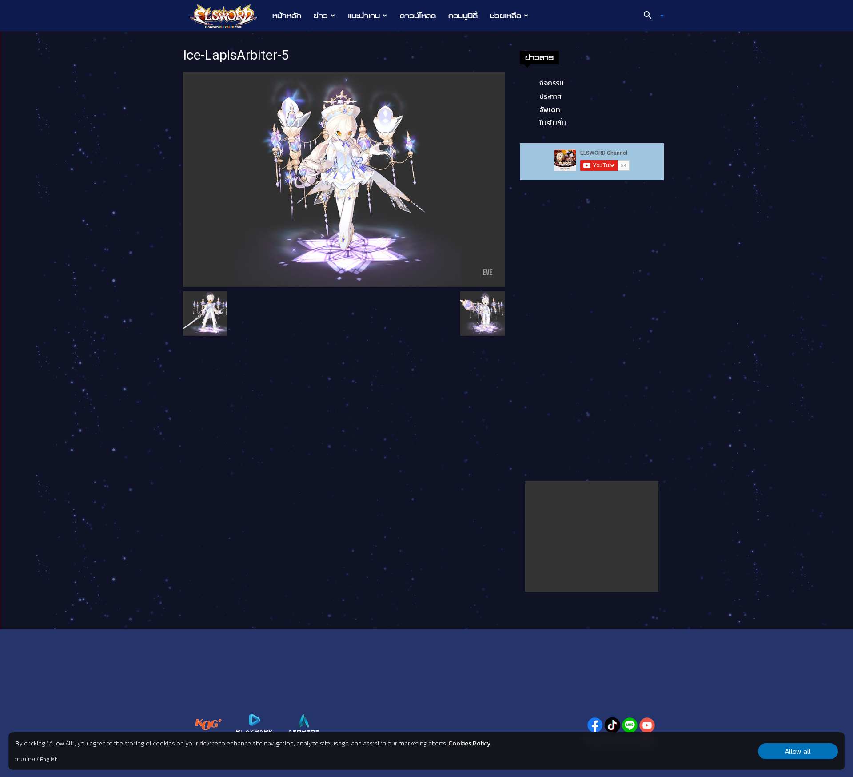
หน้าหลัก (286, 15)
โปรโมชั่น (552, 122)
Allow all (798, 751)
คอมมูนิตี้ (463, 15)
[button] (650, 16)
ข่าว (321, 15)
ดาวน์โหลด (418, 15)
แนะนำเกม (364, 15)
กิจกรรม (551, 82)
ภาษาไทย (25, 759)
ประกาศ (550, 96)
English (49, 759)
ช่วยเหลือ (505, 15)
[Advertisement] (591, 536)
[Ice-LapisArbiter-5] (344, 179)
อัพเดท (549, 109)
